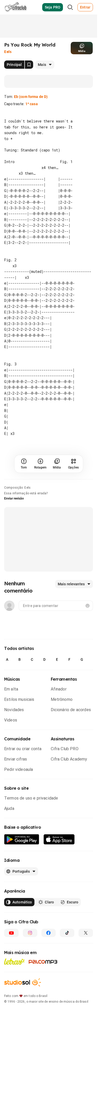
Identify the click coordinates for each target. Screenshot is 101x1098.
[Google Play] (21, 839)
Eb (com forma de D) (31, 97)
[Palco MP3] (43, 962)
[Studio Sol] (22, 982)
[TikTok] (67, 933)
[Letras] (14, 961)
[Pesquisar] (70, 7)
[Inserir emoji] (87, 606)
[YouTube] (11, 933)
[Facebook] (48, 933)
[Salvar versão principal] (29, 64)
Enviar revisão (14, 498)
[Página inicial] (15, 7)
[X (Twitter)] (85, 933)
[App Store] (59, 839)
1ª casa (31, 104)
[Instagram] (30, 933)
